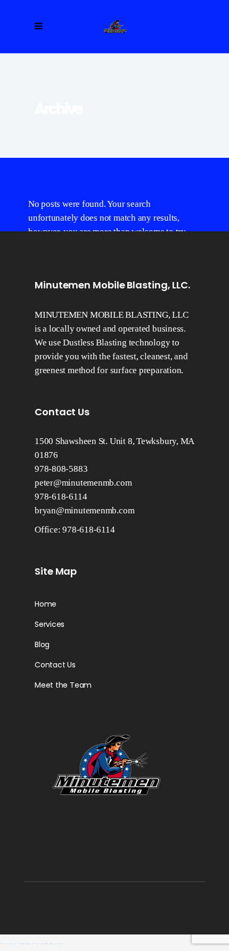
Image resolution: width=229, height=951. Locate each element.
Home (45, 604)
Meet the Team (63, 685)
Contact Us (55, 664)
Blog (42, 644)
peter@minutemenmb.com (83, 483)
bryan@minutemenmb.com (84, 510)
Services (49, 624)
